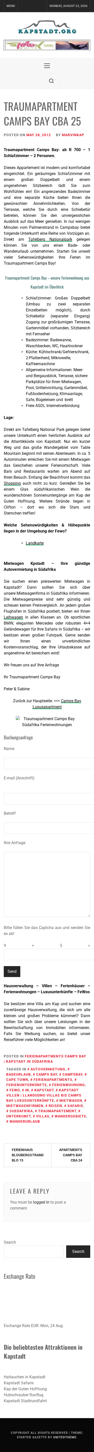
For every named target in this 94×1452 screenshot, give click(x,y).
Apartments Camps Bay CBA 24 (70, 1155)
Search (10, 1242)
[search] (51, 81)
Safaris (75, 1106)
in (27, 1090)
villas (42, 1116)
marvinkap (73, 135)
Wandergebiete (70, 1116)
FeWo (15, 1090)
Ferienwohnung (68, 1085)
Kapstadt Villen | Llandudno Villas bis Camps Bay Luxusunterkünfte (43, 1095)
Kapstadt (44, 1090)
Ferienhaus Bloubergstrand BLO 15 (28, 1155)
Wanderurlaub (25, 1121)
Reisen (55, 1106)
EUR (34, 1325)
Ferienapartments (53, 1080)
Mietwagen (70, 1101)
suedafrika (21, 1111)
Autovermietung (48, 1069)
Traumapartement (57, 1111)
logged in (41, 1202)
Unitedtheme (64, 1437)
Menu (11, 6)
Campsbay (72, 1074)
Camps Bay (46, 1074)
